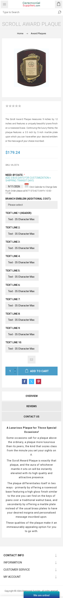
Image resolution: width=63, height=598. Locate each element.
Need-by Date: (14, 175)
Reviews (31, 406)
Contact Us (31, 416)
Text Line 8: (12, 313)
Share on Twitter (31, 381)
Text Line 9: (12, 328)
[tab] (31, 396)
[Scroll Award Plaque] (31, 67)
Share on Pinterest (38, 381)
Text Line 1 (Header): (18, 213)
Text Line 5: (12, 270)
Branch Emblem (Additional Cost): (28, 198)
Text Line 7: (12, 299)
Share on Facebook (24, 381)
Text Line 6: (12, 285)
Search (59, 12)
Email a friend (32, 360)
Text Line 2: (12, 227)
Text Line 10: (13, 342)
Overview (32, 396)
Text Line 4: (12, 256)
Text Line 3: (12, 241)
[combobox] (28, 12)
